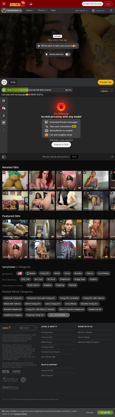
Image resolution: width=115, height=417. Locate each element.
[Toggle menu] (4, 4)
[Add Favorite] (4, 82)
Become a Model (85, 332)
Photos (43, 10)
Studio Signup (83, 337)
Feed (53, 10)
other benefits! (66, 140)
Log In (108, 4)
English (26, 328)
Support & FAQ (47, 370)
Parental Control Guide (50, 352)
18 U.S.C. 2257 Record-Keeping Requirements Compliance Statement (30, 399)
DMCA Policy (46, 342)
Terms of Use (46, 337)
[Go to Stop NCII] (10, 387)
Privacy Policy (47, 332)
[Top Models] (31, 4)
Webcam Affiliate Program (88, 342)
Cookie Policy (20, 414)
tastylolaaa (8, 266)
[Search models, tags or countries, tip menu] (111, 10)
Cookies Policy (47, 347)
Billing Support (47, 375)
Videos (30, 10)
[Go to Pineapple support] (24, 380)
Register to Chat (61, 144)
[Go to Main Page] (17, 4)
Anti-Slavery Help (48, 357)
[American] (20, 273)
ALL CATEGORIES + (58, 315)
